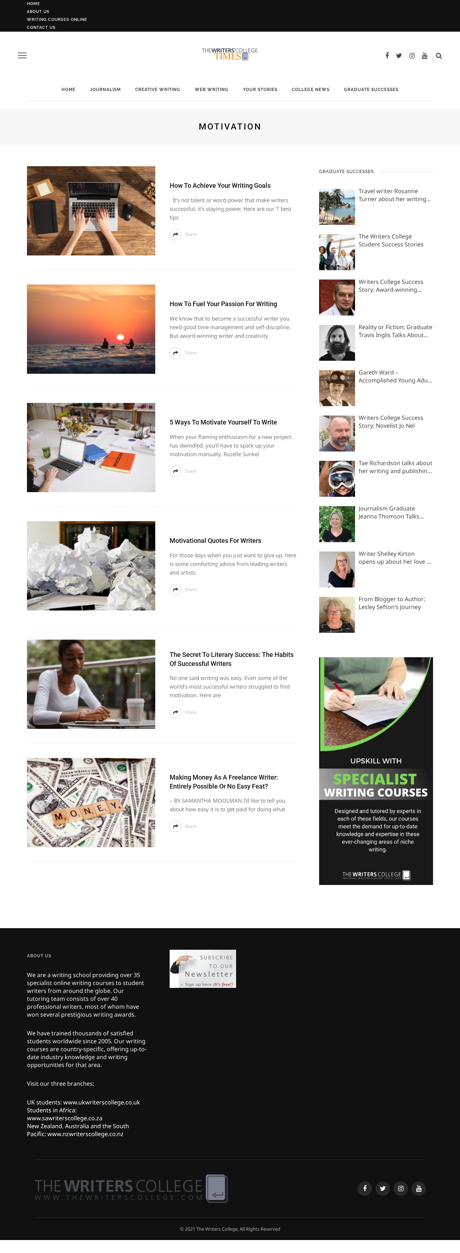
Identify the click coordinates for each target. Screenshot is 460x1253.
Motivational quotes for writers (215, 540)
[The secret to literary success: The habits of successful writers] (91, 683)
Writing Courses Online (57, 19)
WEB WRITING (212, 89)
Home (33, 3)
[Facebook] (387, 55)
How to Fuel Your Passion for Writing (223, 304)
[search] (439, 55)
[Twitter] (399, 55)
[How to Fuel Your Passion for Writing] (91, 328)
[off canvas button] (22, 55)
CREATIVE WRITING (157, 89)
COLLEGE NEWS (311, 89)
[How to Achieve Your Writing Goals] (91, 210)
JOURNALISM (105, 89)
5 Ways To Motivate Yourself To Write (223, 422)
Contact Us (41, 27)
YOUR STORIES (260, 89)
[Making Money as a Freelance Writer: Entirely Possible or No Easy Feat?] (91, 802)
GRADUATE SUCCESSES (371, 89)
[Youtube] (424, 55)
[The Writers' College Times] (131, 1188)
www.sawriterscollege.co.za (64, 1118)
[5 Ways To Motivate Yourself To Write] (91, 447)
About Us (38, 11)
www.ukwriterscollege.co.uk (101, 1102)
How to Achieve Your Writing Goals (220, 185)
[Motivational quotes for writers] (91, 565)
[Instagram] (412, 55)
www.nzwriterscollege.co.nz (85, 1134)
